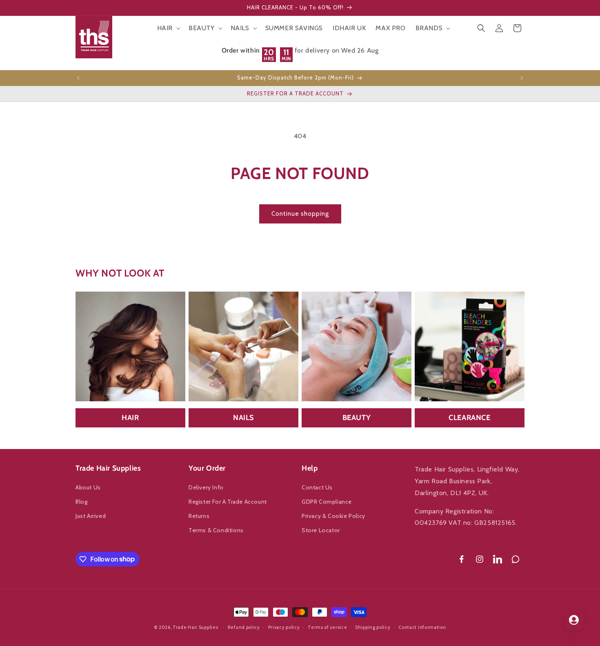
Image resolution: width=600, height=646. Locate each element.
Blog (81, 501)
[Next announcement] (522, 78)
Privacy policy (284, 627)
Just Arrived (91, 516)
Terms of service (327, 627)
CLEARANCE (469, 417)
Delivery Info (206, 487)
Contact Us (317, 487)
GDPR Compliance (327, 501)
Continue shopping (300, 213)
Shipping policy (373, 627)
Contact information (422, 627)
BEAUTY (356, 417)
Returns (199, 516)
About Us (88, 487)
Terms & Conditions (216, 530)
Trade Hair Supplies (195, 627)
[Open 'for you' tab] (574, 620)
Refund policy (244, 627)
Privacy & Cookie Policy (333, 516)
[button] (168, 28)
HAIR (130, 417)
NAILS (243, 417)
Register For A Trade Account (228, 501)
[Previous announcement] (78, 78)
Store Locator (321, 530)
